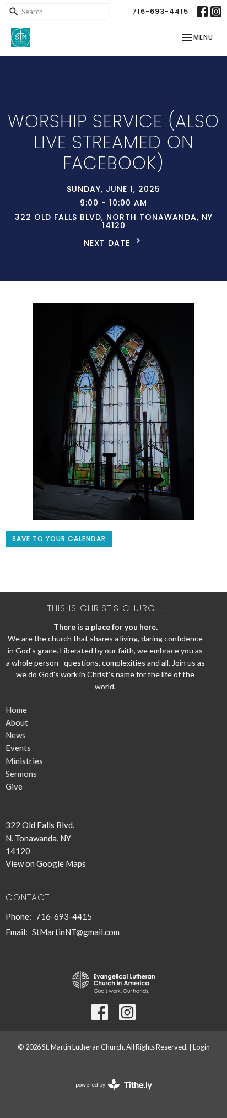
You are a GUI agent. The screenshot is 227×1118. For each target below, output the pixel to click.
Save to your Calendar (59, 538)
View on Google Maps (46, 863)
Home (16, 710)
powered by (108, 1094)
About (17, 722)
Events (18, 748)
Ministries (24, 761)
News (16, 735)
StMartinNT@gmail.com (76, 932)
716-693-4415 (160, 11)
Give (14, 786)
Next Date (108, 243)
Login (201, 1047)
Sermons (21, 774)
